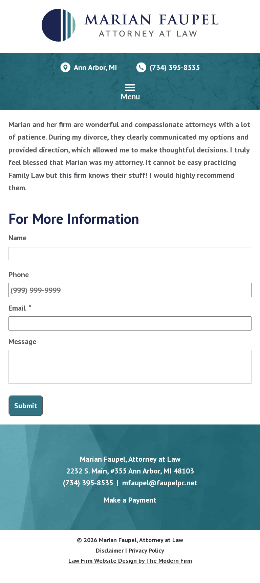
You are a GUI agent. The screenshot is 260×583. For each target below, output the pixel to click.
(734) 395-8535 (175, 67)
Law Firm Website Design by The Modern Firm (130, 560)
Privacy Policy (146, 550)
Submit (25, 405)
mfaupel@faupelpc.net (159, 482)
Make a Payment (130, 500)
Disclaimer (110, 550)
